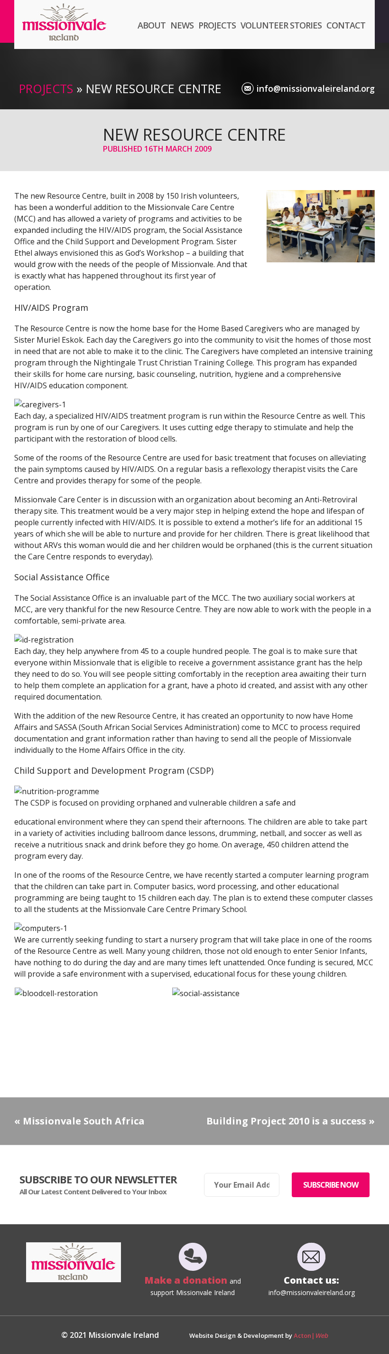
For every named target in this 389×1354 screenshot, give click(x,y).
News (182, 25)
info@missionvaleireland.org (316, 88)
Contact (345, 25)
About (152, 25)
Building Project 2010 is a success (286, 1120)
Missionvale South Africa (84, 1120)
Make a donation (187, 1280)
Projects (217, 25)
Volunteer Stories (281, 25)
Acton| (311, 1335)
